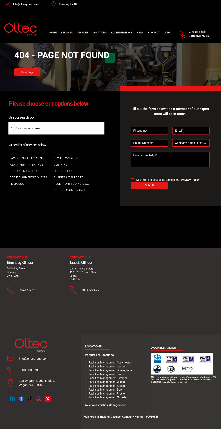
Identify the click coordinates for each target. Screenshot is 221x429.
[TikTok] (30, 399)
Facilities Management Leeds (106, 374)
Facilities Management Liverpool (108, 378)
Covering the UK (68, 4)
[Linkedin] (12, 399)
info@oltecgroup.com (25, 4)
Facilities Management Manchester (108, 362)
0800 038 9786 (29, 370)
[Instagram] (39, 399)
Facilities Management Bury (105, 389)
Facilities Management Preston (107, 393)
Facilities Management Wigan (106, 381)
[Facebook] (21, 399)
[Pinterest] (48, 399)
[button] (67, 32)
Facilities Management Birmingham (110, 370)
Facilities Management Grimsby (107, 397)
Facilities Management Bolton (106, 385)
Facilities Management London (107, 366)
